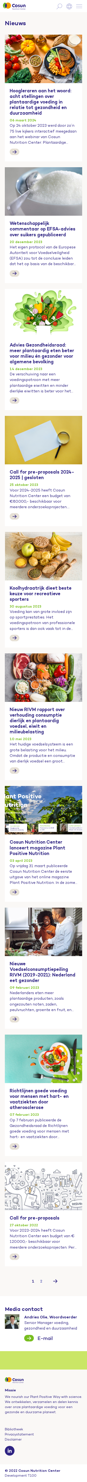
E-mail (45, 1338)
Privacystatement (19, 1434)
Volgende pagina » (55, 1281)
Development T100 (20, 1475)
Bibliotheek (14, 1429)
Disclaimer (13, 1439)
